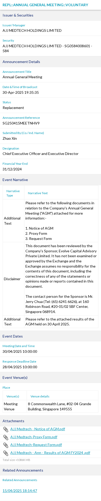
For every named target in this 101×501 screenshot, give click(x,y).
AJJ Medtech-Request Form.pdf (36, 444)
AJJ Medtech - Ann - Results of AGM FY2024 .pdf (50, 452)
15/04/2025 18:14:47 (20, 490)
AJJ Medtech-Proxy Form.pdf (33, 437)
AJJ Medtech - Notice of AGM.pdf (37, 429)
